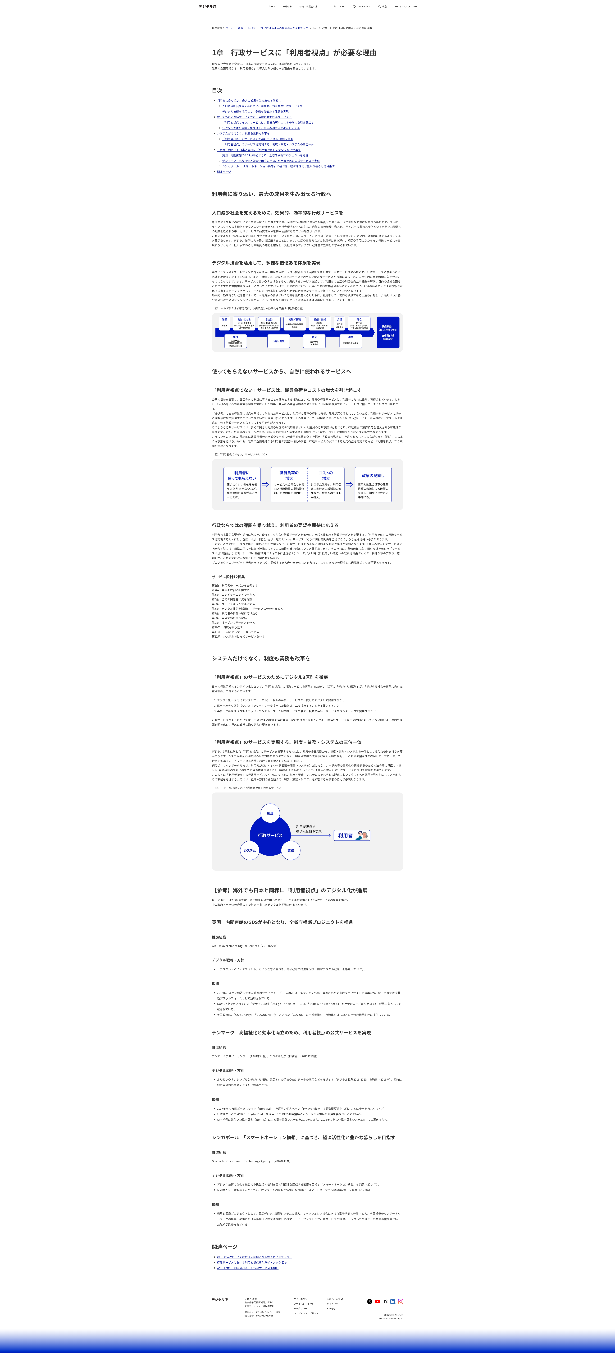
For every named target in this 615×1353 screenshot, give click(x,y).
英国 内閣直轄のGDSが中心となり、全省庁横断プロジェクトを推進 (265, 155)
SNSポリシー (300, 1308)
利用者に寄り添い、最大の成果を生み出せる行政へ (249, 100)
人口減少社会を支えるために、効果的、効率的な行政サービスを (262, 106)
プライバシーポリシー (305, 1303)
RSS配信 (331, 1308)
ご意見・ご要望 (335, 1298)
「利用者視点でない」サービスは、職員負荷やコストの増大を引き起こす (268, 122)
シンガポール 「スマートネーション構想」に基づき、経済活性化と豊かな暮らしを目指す (278, 166)
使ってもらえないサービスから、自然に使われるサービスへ (254, 117)
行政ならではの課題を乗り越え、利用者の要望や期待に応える (261, 128)
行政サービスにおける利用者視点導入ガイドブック (278, 28)
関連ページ (224, 172)
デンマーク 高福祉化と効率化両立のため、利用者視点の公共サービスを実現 (271, 161)
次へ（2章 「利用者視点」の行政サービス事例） (248, 1268)
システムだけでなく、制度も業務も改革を (243, 133)
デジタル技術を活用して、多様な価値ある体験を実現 (255, 111)
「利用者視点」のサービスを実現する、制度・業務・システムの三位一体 (268, 144)
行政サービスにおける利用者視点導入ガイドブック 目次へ (253, 1262)
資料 (240, 28)
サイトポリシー (302, 1298)
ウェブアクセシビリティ (306, 1313)
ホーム (229, 28)
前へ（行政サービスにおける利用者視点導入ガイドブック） (254, 1257)
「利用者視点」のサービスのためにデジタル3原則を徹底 (257, 139)
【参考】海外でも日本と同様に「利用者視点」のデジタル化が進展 (259, 150)
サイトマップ (334, 1303)
